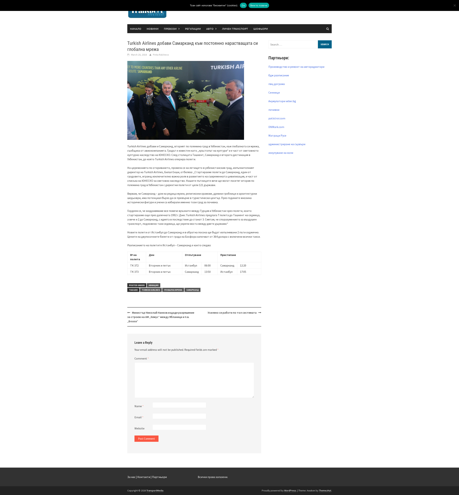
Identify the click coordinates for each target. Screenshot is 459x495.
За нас (131, 477)
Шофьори (260, 28)
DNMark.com (276, 127)
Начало (135, 28)
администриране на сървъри (286, 144)
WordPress (290, 490)
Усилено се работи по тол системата (232, 312)
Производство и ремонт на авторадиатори (296, 66)
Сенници (274, 92)
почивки (273, 109)
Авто (210, 28)
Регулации (193, 28)
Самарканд (192, 290)
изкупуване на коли (280, 152)
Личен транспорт (235, 28)
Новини (152, 28)
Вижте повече (258, 5)
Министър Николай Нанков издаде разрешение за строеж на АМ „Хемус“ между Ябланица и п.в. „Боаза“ (160, 317)
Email (138, 417)
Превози (170, 28)
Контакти (143, 477)
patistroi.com (276, 118)
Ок (243, 5)
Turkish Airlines (151, 290)
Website (139, 428)
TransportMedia (154, 490)
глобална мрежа (173, 290)
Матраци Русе (277, 135)
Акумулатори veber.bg (282, 101)
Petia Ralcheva (161, 54)
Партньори (159, 477)
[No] (454, 5)
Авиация (153, 285)
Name (139, 406)
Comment (141, 358)
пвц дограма (276, 84)
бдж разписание (278, 75)
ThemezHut (325, 490)
